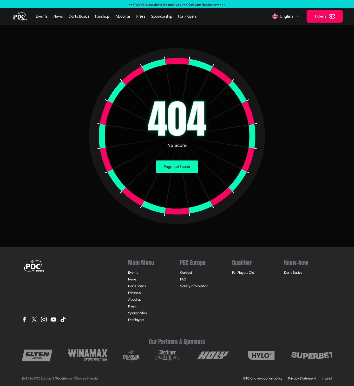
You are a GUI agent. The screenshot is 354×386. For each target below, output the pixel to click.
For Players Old (243, 273)
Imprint (327, 378)
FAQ (183, 279)
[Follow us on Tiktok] (63, 319)
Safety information (194, 286)
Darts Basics (79, 16)
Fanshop (102, 16)
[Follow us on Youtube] (53, 319)
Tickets (320, 16)
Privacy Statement (302, 378)
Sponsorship (161, 16)
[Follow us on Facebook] (24, 319)
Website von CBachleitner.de (76, 378)
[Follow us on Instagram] (44, 319)
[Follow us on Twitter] (34, 319)
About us (123, 16)
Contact (186, 273)
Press (140, 16)
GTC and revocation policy (262, 378)
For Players (187, 16)
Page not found (177, 166)
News (58, 16)
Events (42, 16)
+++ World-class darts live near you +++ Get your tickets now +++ (177, 4)
